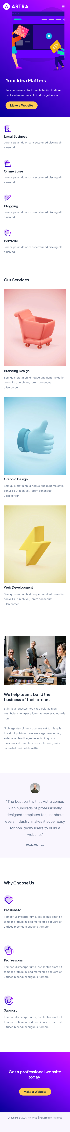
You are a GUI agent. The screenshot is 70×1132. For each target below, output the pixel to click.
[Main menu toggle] (63, 6)
